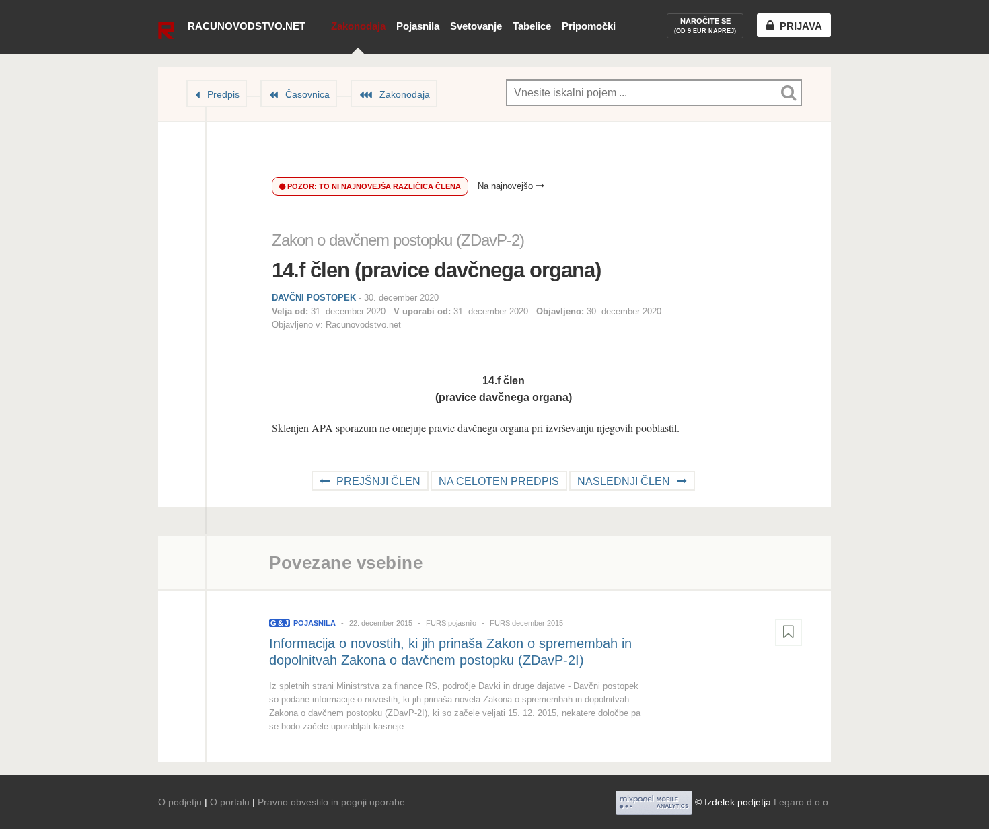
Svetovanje (476, 26)
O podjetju (180, 802)
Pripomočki (589, 26)
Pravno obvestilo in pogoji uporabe (331, 802)
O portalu (230, 802)
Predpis (223, 94)
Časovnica (307, 94)
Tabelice (532, 26)
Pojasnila (417, 26)
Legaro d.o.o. (802, 802)
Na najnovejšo (507, 186)
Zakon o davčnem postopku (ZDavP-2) (398, 240)
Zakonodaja (358, 26)
